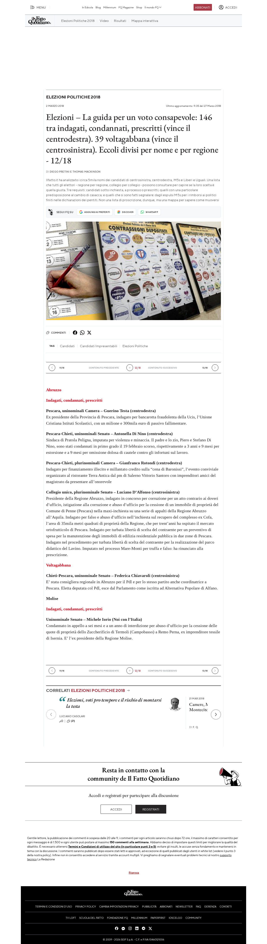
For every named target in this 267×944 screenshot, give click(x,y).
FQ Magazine (126, 7)
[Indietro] (52, 367)
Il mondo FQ (152, 7)
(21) (73, 720)
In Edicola (87, 7)
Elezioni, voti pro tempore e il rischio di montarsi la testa (113, 703)
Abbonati (202, 7)
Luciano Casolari (72, 716)
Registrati (150, 809)
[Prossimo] (216, 714)
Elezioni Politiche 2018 (73, 97)
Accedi (116, 809)
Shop (139, 7)
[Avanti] (215, 367)
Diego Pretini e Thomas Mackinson (73, 171)
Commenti (58, 332)
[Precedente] (51, 714)
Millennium (109, 7)
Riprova (134, 872)
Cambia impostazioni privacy (119, 906)
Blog (98, 7)
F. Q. (193, 727)
